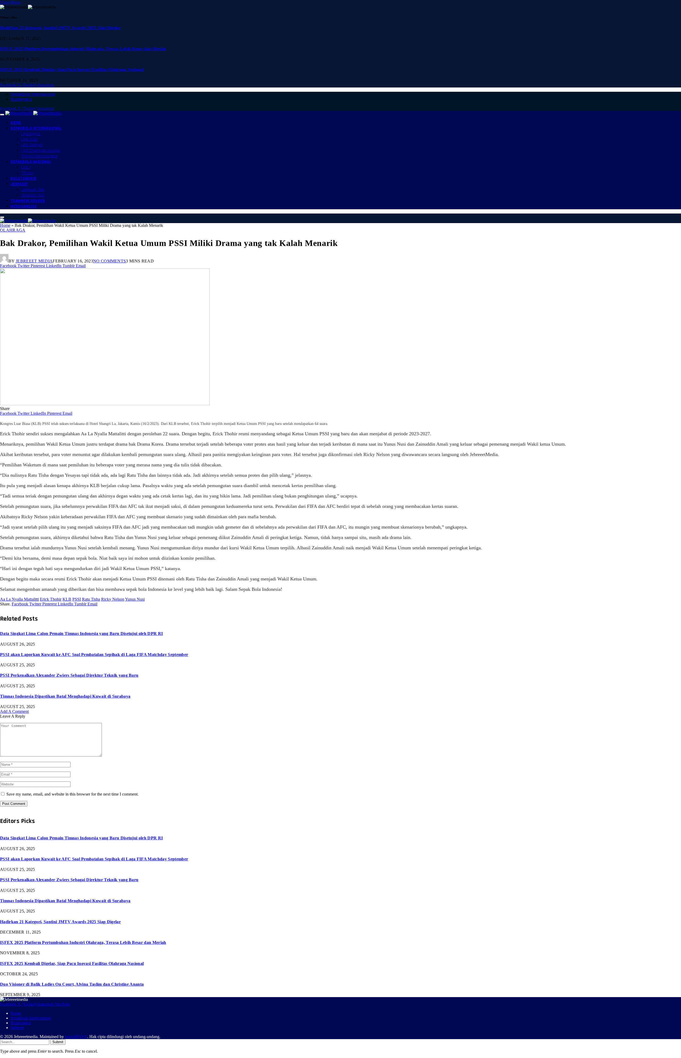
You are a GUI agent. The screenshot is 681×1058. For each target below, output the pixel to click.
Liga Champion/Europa (40, 150)
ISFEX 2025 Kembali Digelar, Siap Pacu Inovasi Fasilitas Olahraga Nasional (72, 69)
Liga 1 (26, 167)
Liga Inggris (30, 134)
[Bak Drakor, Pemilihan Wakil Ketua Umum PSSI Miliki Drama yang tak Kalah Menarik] (105, 404)
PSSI (76, 599)
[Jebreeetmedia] (33, 113)
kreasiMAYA (76, 1036)
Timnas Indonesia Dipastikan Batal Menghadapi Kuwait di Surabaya (65, 696)
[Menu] (2, 114)
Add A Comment (14, 711)
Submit (57, 1042)
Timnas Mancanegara (39, 156)
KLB (67, 599)
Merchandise (24, 206)
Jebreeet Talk (32, 190)
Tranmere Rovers (28, 200)
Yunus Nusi (135, 599)
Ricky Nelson (112, 599)
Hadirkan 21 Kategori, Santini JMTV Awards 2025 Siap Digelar (60, 28)
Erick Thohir (50, 599)
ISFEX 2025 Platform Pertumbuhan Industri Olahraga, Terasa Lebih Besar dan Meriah (83, 49)
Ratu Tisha (91, 599)
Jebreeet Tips (32, 195)
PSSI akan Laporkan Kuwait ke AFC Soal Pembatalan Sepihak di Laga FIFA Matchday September (94, 654)
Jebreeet (19, 184)
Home (16, 122)
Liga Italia (29, 139)
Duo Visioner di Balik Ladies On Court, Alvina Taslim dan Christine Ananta (72, 984)
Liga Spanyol (32, 145)
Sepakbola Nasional (31, 161)
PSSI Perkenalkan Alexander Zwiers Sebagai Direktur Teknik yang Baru (69, 675)
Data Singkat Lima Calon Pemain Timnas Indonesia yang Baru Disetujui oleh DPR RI (81, 633)
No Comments (109, 261)
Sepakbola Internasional (33, 94)
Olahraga (13, 230)
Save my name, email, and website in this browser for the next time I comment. (72, 794)
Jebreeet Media (34, 261)
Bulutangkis (21, 99)
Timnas (27, 173)
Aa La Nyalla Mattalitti (19, 599)
